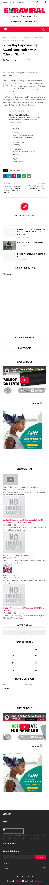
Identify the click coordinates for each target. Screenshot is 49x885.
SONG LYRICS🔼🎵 (31, 21)
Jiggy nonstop (11, 60)
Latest (15, 16)
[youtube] (36, 670)
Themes (19, 881)
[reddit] (36, 655)
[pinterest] (45, 2)
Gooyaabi (38, 881)
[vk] (36, 662)
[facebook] (33, 2)
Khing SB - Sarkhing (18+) (13, 575)
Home (5, 2)
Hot (37, 16)
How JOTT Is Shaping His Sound (30, 242)
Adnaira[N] (35, 403)
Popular (27, 16)
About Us (28, 685)
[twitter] (37, 2)
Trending (17, 21)
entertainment (14, 37)
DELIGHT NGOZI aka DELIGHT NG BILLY (31, 255)
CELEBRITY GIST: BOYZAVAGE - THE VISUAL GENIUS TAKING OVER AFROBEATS (31, 231)
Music (25, 868)
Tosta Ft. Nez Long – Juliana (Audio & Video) (20, 487)
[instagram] (41, 2)
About (12, 2)
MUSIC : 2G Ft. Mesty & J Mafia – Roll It (19, 555)
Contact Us (20, 2)
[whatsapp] (13, 655)
